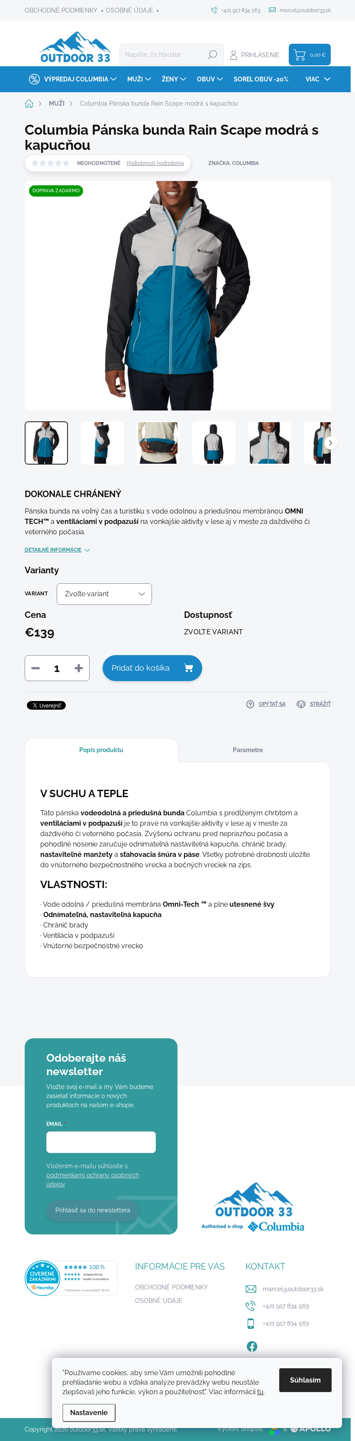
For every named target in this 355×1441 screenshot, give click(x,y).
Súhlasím (305, 1380)
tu (260, 1392)
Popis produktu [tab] (101, 749)
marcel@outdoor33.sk (293, 1289)
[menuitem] (72, 79)
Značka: (233, 163)
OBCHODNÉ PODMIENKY (61, 10)
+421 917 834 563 (286, 1305)
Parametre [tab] (248, 749)
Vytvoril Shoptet (240, 1428)
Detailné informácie (53, 550)
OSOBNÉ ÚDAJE (130, 10)
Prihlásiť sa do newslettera (92, 1210)
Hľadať (212, 54)
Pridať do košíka (141, 667)
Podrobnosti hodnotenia (155, 163)
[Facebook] (251, 1344)
